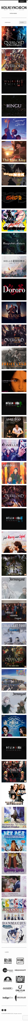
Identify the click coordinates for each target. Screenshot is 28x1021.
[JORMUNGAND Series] (14, 588)
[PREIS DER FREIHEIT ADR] (14, 794)
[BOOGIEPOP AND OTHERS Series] (14, 243)
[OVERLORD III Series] (14, 335)
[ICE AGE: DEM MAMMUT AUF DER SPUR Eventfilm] (14, 840)
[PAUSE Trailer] (14, 725)
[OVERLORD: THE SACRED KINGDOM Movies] (14, 37)
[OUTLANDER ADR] (14, 312)
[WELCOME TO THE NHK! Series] (14, 174)
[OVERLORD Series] (14, 771)
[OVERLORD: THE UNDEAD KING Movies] (14, 565)
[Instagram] (3, 1010)
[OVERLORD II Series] (14, 496)
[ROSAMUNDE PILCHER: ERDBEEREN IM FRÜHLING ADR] (14, 886)
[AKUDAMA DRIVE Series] (14, 197)
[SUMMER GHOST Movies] (14, 128)
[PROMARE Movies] (14, 220)
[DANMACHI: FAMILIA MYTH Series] (14, 932)
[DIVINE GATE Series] (14, 863)
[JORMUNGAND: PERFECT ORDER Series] (14, 702)
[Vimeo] (5, 1010)
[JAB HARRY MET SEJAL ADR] (14, 542)
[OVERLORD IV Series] (14, 60)
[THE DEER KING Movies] (14, 151)
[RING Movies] (14, 106)
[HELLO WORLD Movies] (14, 266)
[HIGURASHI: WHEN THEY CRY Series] (14, 748)
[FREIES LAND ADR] (14, 358)
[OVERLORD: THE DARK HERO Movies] (14, 657)
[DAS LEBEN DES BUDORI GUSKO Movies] (14, 817)
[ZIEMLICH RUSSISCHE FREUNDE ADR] (14, 611)
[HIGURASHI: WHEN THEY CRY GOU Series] (14, 83)
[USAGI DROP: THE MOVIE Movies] (14, 427)
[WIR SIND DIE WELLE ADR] (14, 450)
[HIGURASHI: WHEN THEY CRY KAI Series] (14, 519)
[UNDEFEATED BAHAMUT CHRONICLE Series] (14, 909)
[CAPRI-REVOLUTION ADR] (14, 381)
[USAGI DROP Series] (14, 473)
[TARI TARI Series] (14, 680)
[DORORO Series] (14, 289)
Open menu (13, 13)
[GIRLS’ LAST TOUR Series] (14, 634)
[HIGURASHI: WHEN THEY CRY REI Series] (14, 404)
